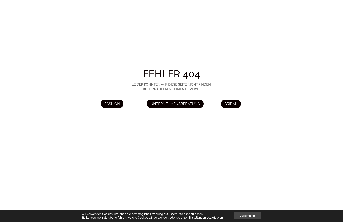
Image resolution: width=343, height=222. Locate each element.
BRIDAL (230, 104)
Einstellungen (197, 217)
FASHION (112, 104)
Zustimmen (247, 215)
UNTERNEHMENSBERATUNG (175, 104)
